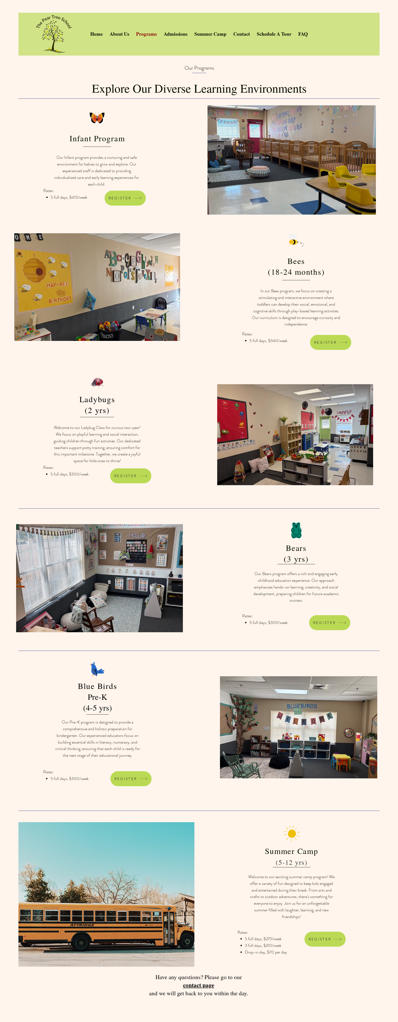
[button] (292, 160)
